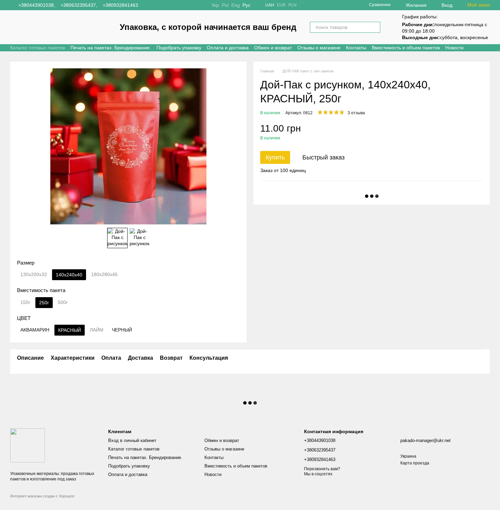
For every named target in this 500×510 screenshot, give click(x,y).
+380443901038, (36, 5)
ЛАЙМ (96, 330)
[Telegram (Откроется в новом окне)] (164, 5)
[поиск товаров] (374, 27)
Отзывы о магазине (318, 47)
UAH (269, 5)
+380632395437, (79, 5)
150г (25, 302)
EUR (281, 5)
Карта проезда (414, 463)
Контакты (356, 47)
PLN (292, 5)
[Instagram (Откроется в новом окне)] (147, 5)
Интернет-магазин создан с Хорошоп (42, 496)
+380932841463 (120, 5)
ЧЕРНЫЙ (122, 330)
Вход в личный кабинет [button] (132, 440)
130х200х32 (33, 274)
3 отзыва (356, 113)
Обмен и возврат (273, 47)
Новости (454, 47)
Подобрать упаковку (178, 47)
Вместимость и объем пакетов (406, 47)
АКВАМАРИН (34, 330)
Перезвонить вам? (322, 468)
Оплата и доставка (228, 47)
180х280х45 (104, 274)
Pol (225, 5)
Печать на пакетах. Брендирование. (110, 47)
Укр (215, 5)
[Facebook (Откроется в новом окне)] (156, 5)
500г (63, 302)
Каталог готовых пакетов (37, 47)
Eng (235, 5)
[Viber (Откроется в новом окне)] (172, 5)
